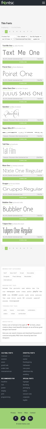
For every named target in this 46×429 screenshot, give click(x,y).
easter (18, 291)
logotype (26, 382)
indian (13, 314)
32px (10, 288)
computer (29, 298)
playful (35, 291)
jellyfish (29, 291)
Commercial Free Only (23, 39)
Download (23, 62)
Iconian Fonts (21, 128)
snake (8, 298)
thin (40, 291)
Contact (32, 413)
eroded (14, 295)
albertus (28, 288)
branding (26, 385)
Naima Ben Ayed (19, 224)
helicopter (5, 288)
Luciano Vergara (22, 88)
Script (22, 273)
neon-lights (20, 310)
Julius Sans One (8, 88)
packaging (26, 388)
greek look (4, 365)
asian (3, 362)
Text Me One (7, 46)
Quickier (5, 107)
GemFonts (14, 144)
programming (5, 397)
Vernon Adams (15, 184)
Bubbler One (7, 202)
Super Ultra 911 (8, 128)
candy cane (38, 295)
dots (8, 295)
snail (3, 291)
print (2, 394)
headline (4, 382)
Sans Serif (13, 273)
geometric (16, 288)
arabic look (5, 368)
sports (19, 298)
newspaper (11, 291)
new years (26, 368)
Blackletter (27, 276)
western (4, 359)
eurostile (21, 295)
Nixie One (6, 165)
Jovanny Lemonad (17, 166)
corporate (26, 397)
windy (32, 295)
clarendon (5, 301)
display (3, 391)
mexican (4, 356)
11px (37, 288)
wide (4, 295)
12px (3, 298)
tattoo (25, 391)
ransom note (27, 394)
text (2, 385)
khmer (14, 298)
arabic (6, 314)
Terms (20, 413)
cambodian (22, 314)
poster (3, 388)
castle (27, 295)
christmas (26, 356)
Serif (5, 273)
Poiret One (6, 67)
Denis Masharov (18, 67)
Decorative (30, 273)
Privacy (13, 413)
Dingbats (6, 276)
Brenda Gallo (18, 202)
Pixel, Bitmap (17, 276)
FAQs (26, 413)
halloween (26, 365)
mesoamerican (6, 371)
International (8, 280)
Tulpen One (7, 224)
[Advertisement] (20, 14)
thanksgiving (27, 362)
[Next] (31, 31)
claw (33, 288)
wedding (26, 374)
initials (23, 291)
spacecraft (37, 298)
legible (25, 400)
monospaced (14, 301)
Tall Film (5, 144)
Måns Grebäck (16, 107)
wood (23, 288)
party (5, 310)
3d (23, 298)
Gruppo (5, 183)
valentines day (28, 371)
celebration (31, 310)
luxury (12, 310)
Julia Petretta (18, 46)
